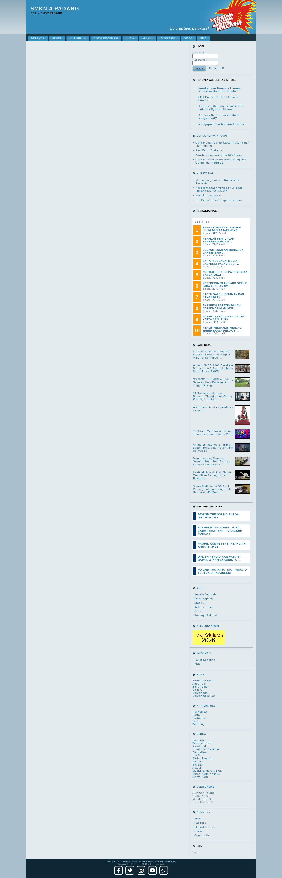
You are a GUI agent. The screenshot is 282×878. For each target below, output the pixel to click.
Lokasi (198, 831)
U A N (196, 755)
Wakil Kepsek (203, 598)
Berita (201, 734)
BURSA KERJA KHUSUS (212, 136)
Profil (198, 818)
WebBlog (198, 724)
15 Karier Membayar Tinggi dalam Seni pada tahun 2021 (213, 432)
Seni (195, 721)
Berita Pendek (202, 758)
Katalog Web (206, 705)
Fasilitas (200, 822)
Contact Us (202, 835)
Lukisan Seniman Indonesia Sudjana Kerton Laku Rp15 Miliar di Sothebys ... (212, 354)
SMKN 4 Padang (55, 9)
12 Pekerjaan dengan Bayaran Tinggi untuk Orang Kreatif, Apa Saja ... (212, 396)
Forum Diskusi (202, 680)
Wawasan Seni (202, 743)
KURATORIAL (205, 173)
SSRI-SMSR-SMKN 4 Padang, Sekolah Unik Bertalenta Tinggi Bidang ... (213, 382)
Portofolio (199, 717)
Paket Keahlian (204, 659)
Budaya (197, 761)
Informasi (204, 653)
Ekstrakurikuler (204, 826)
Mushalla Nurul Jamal (207, 770)
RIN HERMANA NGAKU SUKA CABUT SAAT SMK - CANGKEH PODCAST (220, 530)
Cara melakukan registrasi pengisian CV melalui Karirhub (221, 161)
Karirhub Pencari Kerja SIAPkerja (218, 154)
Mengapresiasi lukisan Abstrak (221, 124)
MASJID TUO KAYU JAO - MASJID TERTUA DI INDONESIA (222, 571)
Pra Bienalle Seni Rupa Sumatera (218, 200)
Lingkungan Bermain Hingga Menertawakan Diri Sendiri (219, 89)
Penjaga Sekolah (206, 615)
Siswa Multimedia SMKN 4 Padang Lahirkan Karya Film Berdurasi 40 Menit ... (213, 489)
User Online (205, 786)
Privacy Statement (165, 862)
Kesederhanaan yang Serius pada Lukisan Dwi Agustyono (219, 189)
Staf (200, 587)
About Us (198, 683)
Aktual (196, 767)
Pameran (198, 740)
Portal (196, 714)
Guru (197, 611)
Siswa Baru (200, 776)
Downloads (200, 692)
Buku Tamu (200, 686)
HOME (200, 674)
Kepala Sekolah (205, 594)
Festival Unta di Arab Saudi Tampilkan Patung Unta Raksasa (212, 475)
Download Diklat (203, 695)
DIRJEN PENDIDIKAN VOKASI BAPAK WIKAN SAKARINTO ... (219, 558)
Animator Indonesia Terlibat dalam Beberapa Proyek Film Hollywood (213, 447)
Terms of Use (129, 862)
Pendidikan (200, 711)
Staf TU (199, 602)
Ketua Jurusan (204, 606)
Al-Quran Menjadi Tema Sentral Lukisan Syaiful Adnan (221, 107)
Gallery (197, 689)
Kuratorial (199, 746)
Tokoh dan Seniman (206, 749)
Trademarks (146, 862)
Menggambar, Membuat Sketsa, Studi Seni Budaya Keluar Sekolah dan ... (211, 461)
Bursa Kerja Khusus (206, 773)
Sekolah (198, 764)
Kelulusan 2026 (208, 626)
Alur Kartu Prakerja (208, 150)
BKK (197, 664)
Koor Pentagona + (208, 195)
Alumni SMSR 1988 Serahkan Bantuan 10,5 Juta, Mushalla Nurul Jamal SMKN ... (213, 368)
